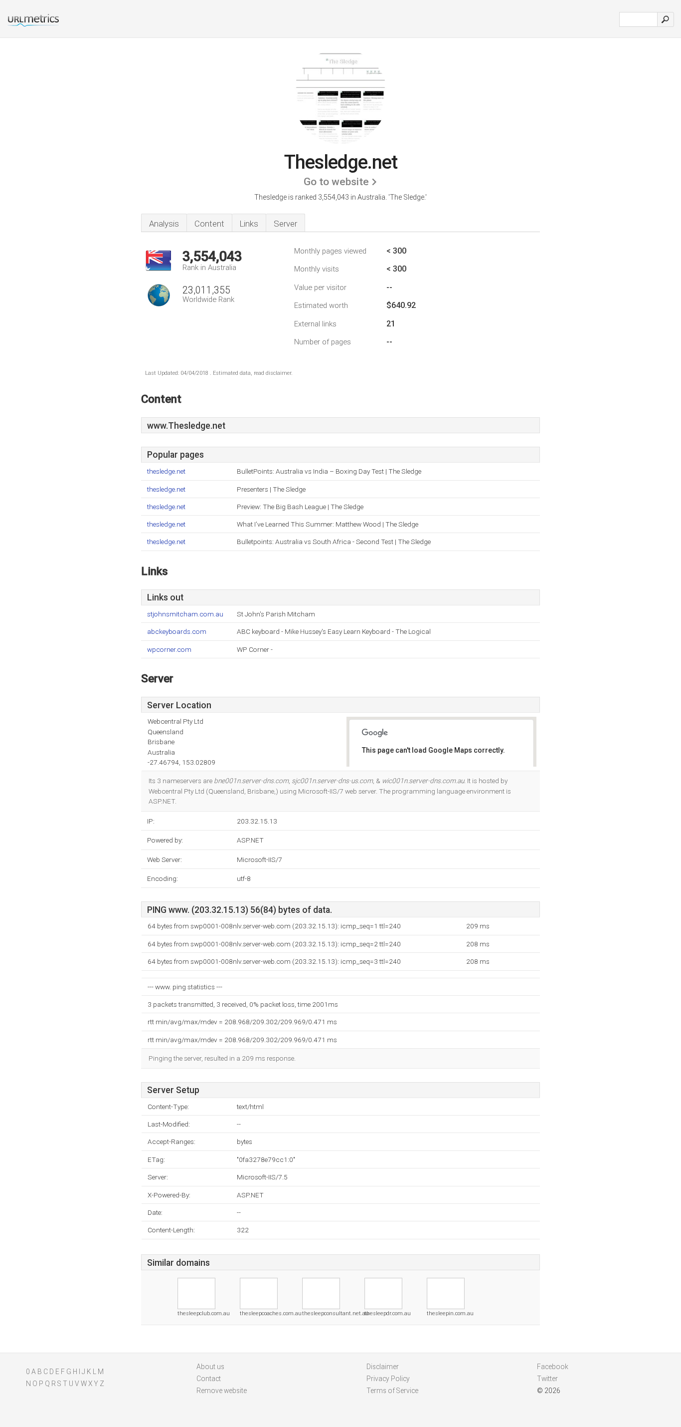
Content (209, 224)
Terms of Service (392, 1391)
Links (249, 224)
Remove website (221, 1391)
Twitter (547, 1379)
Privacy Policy (388, 1379)
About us (210, 1367)
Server (285, 224)
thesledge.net (166, 471)
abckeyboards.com (176, 631)
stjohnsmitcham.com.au (185, 614)
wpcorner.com (169, 649)
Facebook (552, 1367)
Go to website (336, 182)
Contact (208, 1379)
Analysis (164, 224)
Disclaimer (382, 1367)
